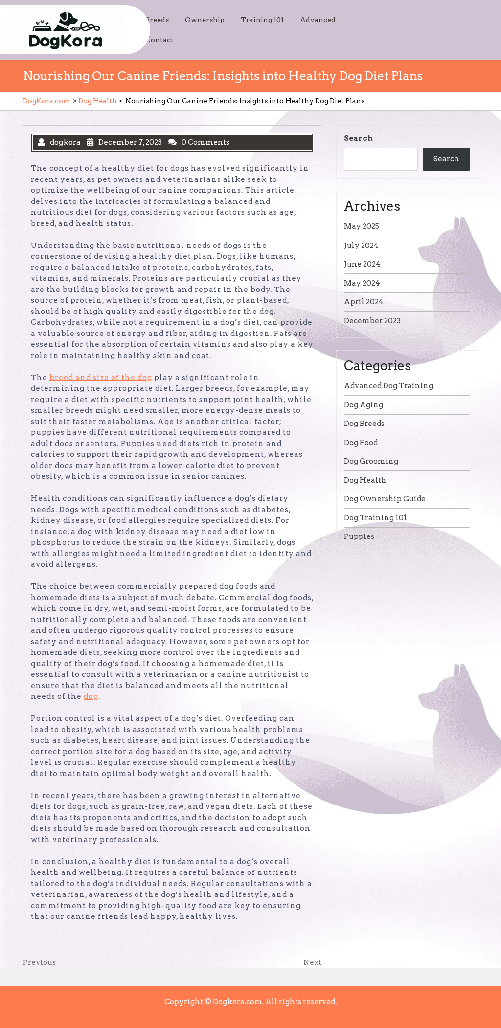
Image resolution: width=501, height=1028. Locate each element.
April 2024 (364, 301)
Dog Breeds (364, 423)
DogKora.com (46, 101)
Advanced (318, 19)
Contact (159, 40)
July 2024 (361, 245)
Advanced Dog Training (388, 385)
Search (358, 138)
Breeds (157, 19)
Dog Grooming (371, 461)
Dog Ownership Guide (385, 498)
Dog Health (97, 101)
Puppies (359, 536)
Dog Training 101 (375, 518)
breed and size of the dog (100, 377)
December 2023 (372, 320)
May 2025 (361, 226)
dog (91, 696)
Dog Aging (363, 405)
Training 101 (262, 19)
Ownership (205, 19)
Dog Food (361, 442)
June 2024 (362, 264)
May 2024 (362, 283)
